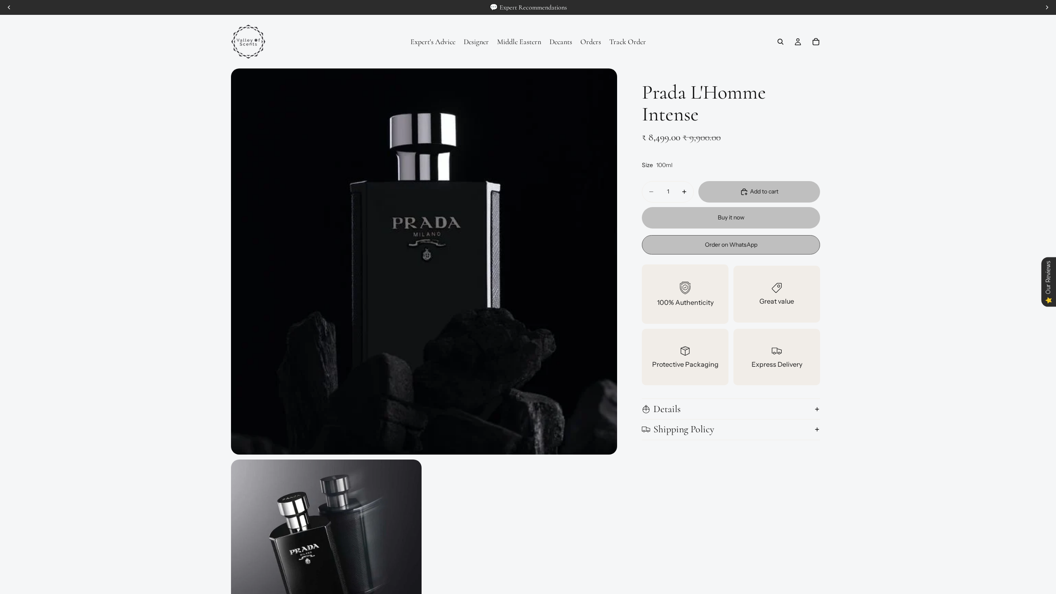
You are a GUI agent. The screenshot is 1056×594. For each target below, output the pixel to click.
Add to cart (764, 191)
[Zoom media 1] (424, 261)
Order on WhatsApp (731, 244)
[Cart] (816, 42)
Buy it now (731, 217)
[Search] (780, 42)
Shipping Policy (683, 429)
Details (667, 409)
